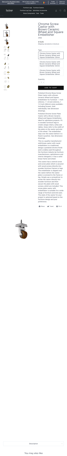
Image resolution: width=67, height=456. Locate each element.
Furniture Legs (27, 7)
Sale (37, 13)
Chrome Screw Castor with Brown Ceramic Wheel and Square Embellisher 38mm (50, 72)
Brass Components (29, 13)
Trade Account (53, 2)
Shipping (41, 44)
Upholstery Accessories (40, 10)
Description (33, 444)
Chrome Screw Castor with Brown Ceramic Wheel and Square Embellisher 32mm (50, 64)
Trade (42, 13)
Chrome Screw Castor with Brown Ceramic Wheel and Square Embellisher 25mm (50, 55)
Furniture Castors (38, 7)
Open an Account (62, 2)
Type (40, 50)
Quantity (41, 79)
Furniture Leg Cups (26, 10)
